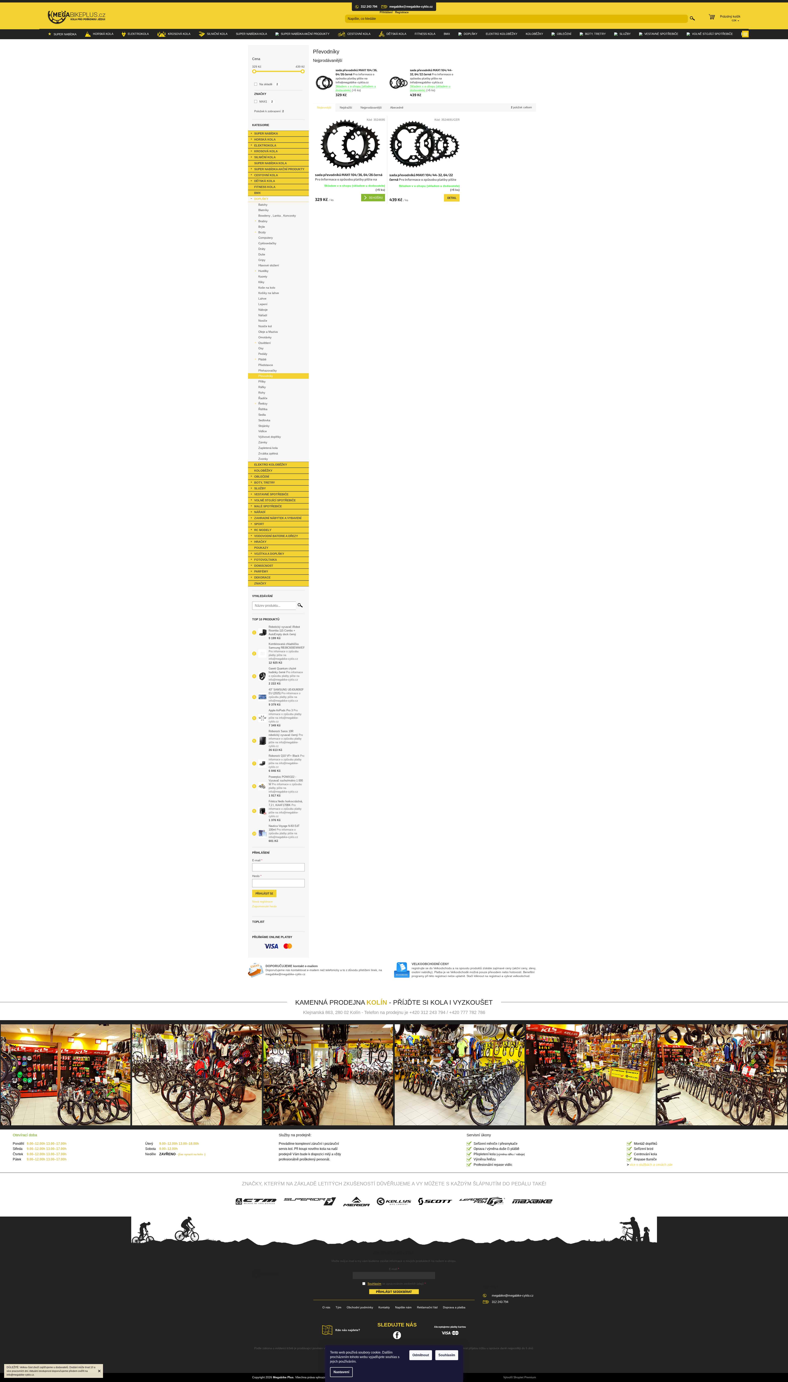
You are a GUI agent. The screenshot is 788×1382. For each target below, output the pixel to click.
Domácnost (263, 565)
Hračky (260, 541)
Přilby (262, 381)
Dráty (261, 248)
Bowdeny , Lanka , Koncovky (277, 215)
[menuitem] (62, 34)
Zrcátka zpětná (268, 453)
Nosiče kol (265, 326)
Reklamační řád (427, 1307)
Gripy (261, 260)
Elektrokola (265, 145)
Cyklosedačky (267, 243)
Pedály (262, 353)
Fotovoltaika (265, 559)
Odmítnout (420, 1355)
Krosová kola (266, 151)
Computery (265, 237)
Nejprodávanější (371, 107)
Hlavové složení (268, 265)
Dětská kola (264, 181)
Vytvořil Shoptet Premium (519, 1377)
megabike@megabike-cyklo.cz (513, 1295)
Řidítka (262, 409)
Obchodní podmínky (360, 1307)
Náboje (263, 309)
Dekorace (262, 577)
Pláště (262, 359)
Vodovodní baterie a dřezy (276, 536)
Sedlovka (264, 420)
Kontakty (384, 1307)
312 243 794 (500, 1302)
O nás (326, 1307)
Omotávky (265, 337)
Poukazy (261, 547)
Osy (260, 348)
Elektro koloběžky (270, 464)
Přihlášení (386, 12)
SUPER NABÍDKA (266, 133)
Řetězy (262, 403)
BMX (257, 193)
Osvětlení (264, 343)
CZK (734, 20)
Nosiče (262, 320)
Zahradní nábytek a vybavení (277, 518)
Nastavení (341, 1372)
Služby (260, 488)
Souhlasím (446, 1355)
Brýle (261, 226)
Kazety (262, 276)
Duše (261, 254)
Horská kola (265, 139)
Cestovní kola (266, 175)
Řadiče (262, 398)
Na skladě (268, 84)
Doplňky (261, 199)
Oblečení (261, 476)
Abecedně (396, 107)
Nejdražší (346, 107)
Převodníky (265, 376)
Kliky (261, 282)
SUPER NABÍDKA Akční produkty (279, 169)
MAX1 (266, 101)
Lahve (262, 298)
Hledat (692, 18)
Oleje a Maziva (268, 331)
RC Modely (262, 530)
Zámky (262, 442)
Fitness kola (264, 187)
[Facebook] (397, 1335)
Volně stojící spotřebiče (275, 500)
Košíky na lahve (268, 293)
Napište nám (403, 1307)
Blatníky (263, 210)
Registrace (402, 12)
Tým (338, 1307)
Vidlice (262, 431)
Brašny (262, 221)
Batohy (262, 204)
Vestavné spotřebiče (271, 494)
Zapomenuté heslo (264, 906)
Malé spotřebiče (268, 506)
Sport (259, 524)
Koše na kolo (266, 287)
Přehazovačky (267, 370)
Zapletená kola (268, 448)
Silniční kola (265, 157)
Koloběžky (263, 470)
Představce (265, 365)
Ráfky (262, 387)
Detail (451, 197)
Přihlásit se (264, 893)
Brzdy (262, 232)
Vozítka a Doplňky (269, 553)
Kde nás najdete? (347, 1330)
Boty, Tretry (264, 482)
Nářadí (262, 315)
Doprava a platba (454, 1307)
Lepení (262, 304)
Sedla (262, 414)
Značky (260, 583)
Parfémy (261, 571)
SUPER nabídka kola (270, 163)
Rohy (261, 392)
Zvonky (263, 458)
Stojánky (263, 425)
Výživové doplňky (269, 436)
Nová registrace (262, 901)
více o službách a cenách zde (650, 1164)
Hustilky (263, 271)
